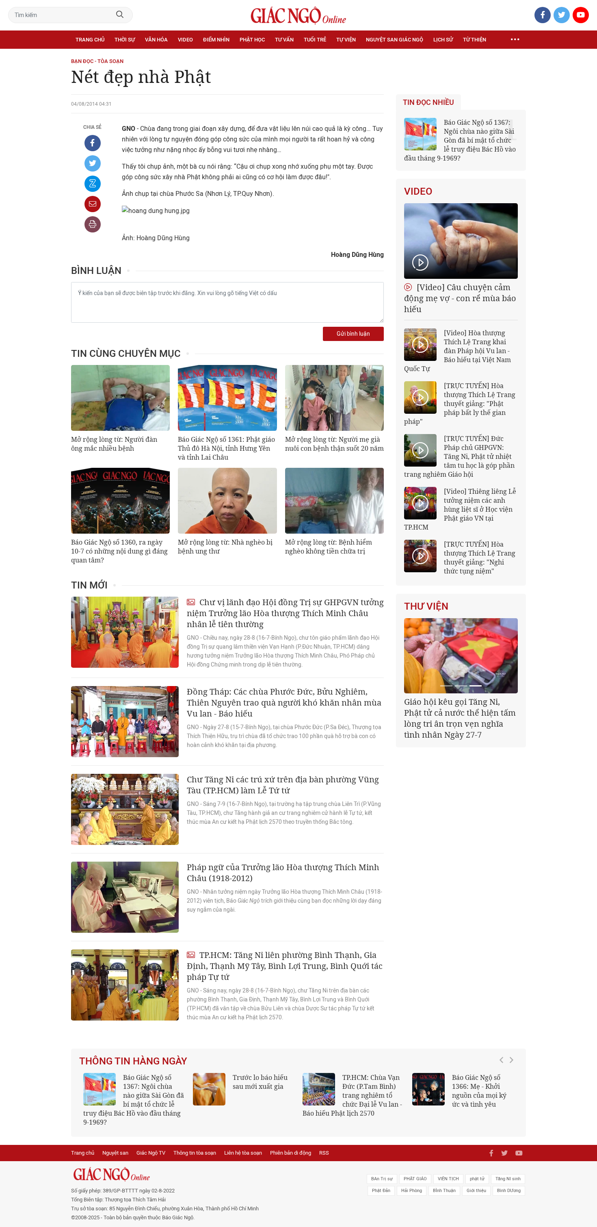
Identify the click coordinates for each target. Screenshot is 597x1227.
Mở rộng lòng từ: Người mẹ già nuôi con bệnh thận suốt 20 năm (334, 444)
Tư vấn (284, 40)
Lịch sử (443, 40)
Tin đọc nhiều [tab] (428, 102)
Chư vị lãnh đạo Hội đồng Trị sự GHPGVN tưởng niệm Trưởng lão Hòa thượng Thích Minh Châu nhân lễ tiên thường (285, 613)
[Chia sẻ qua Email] (92, 204)
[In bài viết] (92, 224)
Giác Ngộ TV (150, 1153)
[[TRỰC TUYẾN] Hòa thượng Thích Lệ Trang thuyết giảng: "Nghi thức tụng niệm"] (420, 556)
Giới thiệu (476, 1190)
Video (185, 40)
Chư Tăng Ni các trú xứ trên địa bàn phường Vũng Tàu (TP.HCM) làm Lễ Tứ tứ (283, 785)
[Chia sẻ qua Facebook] (92, 143)
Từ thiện (474, 40)
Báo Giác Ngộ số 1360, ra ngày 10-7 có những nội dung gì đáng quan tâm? (119, 551)
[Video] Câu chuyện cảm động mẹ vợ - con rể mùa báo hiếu (460, 298)
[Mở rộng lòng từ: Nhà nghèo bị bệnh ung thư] (227, 501)
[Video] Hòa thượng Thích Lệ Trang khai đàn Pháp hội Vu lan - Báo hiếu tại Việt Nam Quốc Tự (457, 350)
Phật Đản (381, 1190)
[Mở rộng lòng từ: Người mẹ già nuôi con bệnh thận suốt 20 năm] (334, 398)
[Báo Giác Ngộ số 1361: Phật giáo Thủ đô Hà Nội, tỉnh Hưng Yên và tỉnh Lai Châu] (227, 398)
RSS (324, 1153)
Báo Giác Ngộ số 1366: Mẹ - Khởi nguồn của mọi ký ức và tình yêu (479, 1091)
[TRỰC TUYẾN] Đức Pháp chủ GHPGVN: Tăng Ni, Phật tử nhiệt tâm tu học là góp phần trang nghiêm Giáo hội (459, 456)
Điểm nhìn (216, 40)
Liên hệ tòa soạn (243, 1153)
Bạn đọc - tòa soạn (97, 61)
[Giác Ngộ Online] (207, 1174)
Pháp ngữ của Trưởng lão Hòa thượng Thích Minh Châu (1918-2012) (283, 873)
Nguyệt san (115, 1153)
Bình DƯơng (509, 1190)
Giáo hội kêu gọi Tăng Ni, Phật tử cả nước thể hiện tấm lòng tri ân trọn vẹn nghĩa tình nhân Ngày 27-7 (460, 718)
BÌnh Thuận (444, 1190)
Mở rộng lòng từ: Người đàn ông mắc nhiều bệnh (114, 444)
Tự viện (346, 40)
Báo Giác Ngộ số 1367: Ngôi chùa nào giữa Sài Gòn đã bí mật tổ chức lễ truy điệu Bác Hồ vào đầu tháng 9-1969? (460, 140)
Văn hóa (156, 40)
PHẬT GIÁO (415, 1178)
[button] (504, 1096)
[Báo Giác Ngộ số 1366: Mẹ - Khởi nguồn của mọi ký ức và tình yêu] (428, 1089)
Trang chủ (90, 40)
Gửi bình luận (353, 333)
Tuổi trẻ (315, 40)
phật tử (477, 1178)
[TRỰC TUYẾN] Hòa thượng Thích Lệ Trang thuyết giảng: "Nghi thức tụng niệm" (479, 557)
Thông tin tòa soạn (194, 1153)
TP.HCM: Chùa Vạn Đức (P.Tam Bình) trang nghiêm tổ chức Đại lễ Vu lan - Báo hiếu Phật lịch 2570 (352, 1095)
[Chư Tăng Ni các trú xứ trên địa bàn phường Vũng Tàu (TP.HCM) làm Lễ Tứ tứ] (125, 809)
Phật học (252, 40)
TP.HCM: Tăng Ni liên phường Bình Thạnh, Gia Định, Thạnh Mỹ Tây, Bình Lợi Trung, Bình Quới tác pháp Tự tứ (285, 965)
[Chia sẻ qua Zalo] (92, 184)
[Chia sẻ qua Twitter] (92, 163)
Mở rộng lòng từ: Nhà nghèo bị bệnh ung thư (225, 547)
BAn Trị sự (382, 1178)
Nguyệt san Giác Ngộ (394, 40)
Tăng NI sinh (508, 1178)
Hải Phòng (411, 1190)
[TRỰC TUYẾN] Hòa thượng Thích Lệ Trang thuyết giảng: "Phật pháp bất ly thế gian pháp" (459, 403)
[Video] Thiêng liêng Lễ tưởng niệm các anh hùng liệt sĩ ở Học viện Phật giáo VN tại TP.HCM (460, 509)
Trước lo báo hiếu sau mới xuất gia (260, 1082)
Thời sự (125, 40)
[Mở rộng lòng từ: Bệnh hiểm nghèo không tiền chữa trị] (334, 501)
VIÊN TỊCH (448, 1178)
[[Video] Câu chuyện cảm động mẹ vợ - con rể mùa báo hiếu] (461, 241)
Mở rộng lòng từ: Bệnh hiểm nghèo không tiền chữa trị (328, 547)
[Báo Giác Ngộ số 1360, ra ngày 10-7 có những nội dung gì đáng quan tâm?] (120, 501)
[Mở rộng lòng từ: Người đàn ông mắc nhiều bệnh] (120, 398)
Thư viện (426, 606)
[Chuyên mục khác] (515, 39)
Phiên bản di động (290, 1153)
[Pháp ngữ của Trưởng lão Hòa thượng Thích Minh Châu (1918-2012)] (125, 897)
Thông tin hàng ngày (133, 1061)
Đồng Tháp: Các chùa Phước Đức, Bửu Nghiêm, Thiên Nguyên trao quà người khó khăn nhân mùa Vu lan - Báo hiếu (284, 702)
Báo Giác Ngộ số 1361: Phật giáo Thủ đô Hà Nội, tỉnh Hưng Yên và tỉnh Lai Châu (226, 448)
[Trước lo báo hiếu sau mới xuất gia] (209, 1089)
